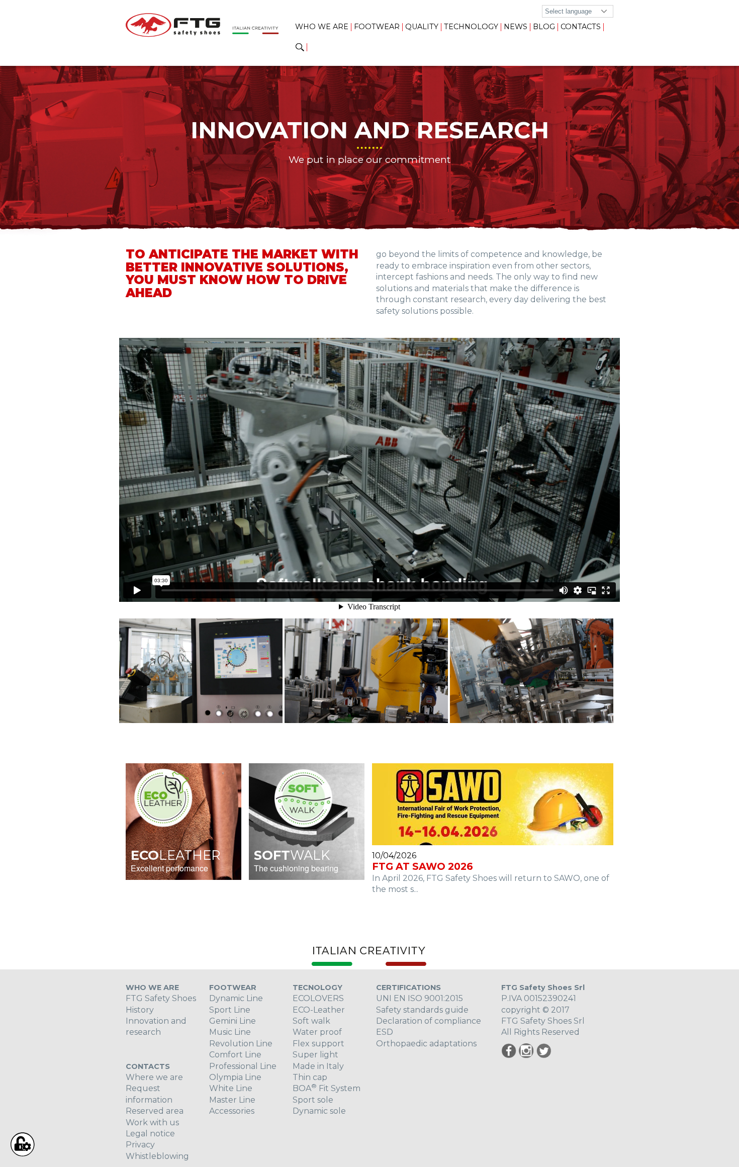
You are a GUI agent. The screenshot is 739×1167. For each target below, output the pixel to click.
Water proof (317, 1032)
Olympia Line (235, 1077)
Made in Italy (318, 1066)
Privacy (140, 1144)
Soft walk (311, 1021)
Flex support (318, 1043)
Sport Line (229, 1010)
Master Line (232, 1100)
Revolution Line (240, 1043)
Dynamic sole (319, 1111)
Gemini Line (232, 1021)
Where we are (154, 1077)
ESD (384, 1032)
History (140, 1010)
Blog (544, 26)
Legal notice (150, 1133)
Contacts (581, 26)
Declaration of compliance (428, 1021)
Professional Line (242, 1066)
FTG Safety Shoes (161, 998)
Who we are (321, 26)
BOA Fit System (326, 1088)
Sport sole (313, 1100)
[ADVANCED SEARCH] (300, 48)
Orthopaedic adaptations (426, 1043)
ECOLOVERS (318, 998)
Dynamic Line (236, 998)
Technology (471, 26)
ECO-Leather (319, 1010)
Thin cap (310, 1077)
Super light (315, 1054)
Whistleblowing (157, 1156)
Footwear (377, 26)
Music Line (230, 1032)
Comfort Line (235, 1054)
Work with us (152, 1122)
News (515, 26)
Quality (421, 26)
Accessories (231, 1111)
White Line (230, 1088)
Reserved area (154, 1111)
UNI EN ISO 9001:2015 (419, 998)
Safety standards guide (422, 1010)
